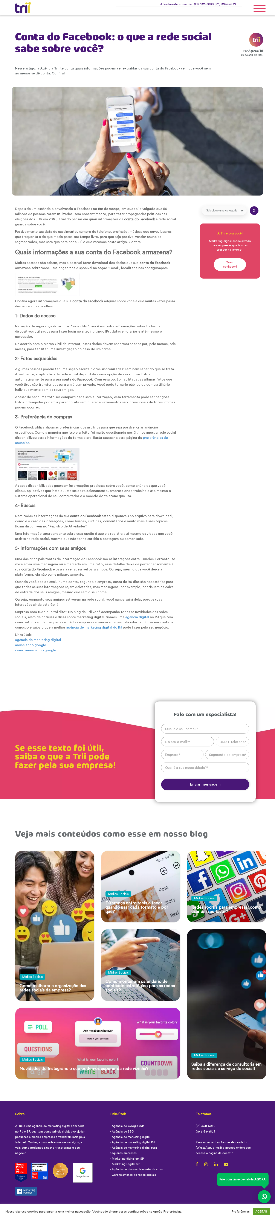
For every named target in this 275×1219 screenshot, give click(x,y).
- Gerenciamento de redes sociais (133, 1174)
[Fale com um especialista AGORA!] (264, 1196)
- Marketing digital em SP (127, 1158)
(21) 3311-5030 (204, 4)
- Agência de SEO (122, 1131)
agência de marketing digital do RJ (94, 627)
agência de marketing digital (38, 640)
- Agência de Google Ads (127, 1126)
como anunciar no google (35, 650)
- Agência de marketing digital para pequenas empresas (133, 1150)
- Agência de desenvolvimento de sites (136, 1169)
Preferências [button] (241, 1211)
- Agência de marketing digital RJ (132, 1142)
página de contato (221, 1153)
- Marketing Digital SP (125, 1164)
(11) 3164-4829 (226, 4)
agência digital (137, 617)
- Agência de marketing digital (130, 1137)
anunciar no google (30, 645)
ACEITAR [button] (261, 1211)
